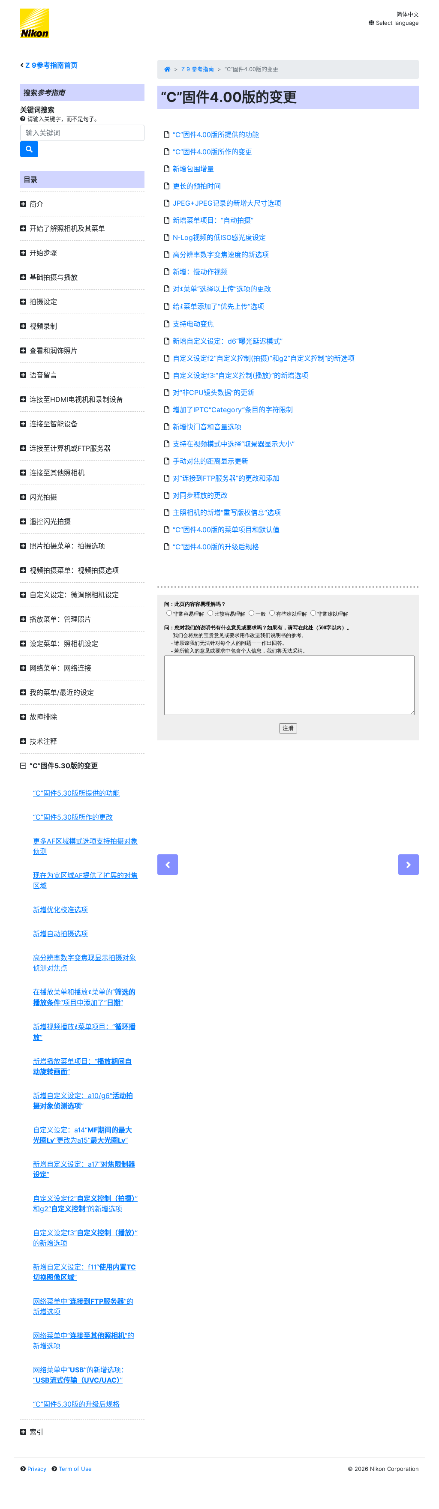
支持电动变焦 (193, 324)
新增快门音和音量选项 (207, 426)
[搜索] (29, 149)
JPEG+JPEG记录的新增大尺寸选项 (227, 203)
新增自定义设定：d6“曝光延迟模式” (228, 341)
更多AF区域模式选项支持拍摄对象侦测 (85, 846)
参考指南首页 (51, 65)
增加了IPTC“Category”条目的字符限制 (233, 409)
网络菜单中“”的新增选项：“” (80, 1374)
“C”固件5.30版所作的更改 (73, 817)
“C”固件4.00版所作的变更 (212, 151)
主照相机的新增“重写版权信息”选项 (227, 512)
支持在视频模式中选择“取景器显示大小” (234, 444)
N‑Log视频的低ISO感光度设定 (219, 237)
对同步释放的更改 (200, 495)
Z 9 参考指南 (197, 69)
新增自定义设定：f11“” (84, 1272)
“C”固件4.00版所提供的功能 (216, 134)
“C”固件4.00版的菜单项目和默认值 (226, 529)
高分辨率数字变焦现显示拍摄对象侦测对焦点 (84, 962)
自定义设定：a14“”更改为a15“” (82, 1135)
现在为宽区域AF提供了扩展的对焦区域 (85, 880)
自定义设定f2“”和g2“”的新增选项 (85, 1203)
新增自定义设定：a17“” (84, 1169)
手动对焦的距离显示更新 (210, 461)
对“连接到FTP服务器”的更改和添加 (226, 478)
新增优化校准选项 (60, 909)
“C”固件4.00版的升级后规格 (216, 546)
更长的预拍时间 (197, 186)
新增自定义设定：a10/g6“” (83, 1100)
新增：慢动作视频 (200, 271)
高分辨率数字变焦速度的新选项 (221, 254)
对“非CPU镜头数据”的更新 (213, 392)
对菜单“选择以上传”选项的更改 (222, 288)
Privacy (36, 1468)
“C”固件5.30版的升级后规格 (76, 1404)
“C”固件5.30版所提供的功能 (76, 793)
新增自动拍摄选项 (60, 933)
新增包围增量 (193, 169)
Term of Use (75, 1468)
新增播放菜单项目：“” (82, 1066)
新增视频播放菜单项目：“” (84, 1032)
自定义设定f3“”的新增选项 (85, 1237)
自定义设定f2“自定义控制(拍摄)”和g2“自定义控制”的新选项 (264, 358)
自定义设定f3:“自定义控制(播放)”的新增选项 (240, 375)
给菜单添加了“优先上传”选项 (218, 306)
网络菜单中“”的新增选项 (83, 1306)
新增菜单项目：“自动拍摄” (213, 220)
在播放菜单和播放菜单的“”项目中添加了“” (84, 997)
